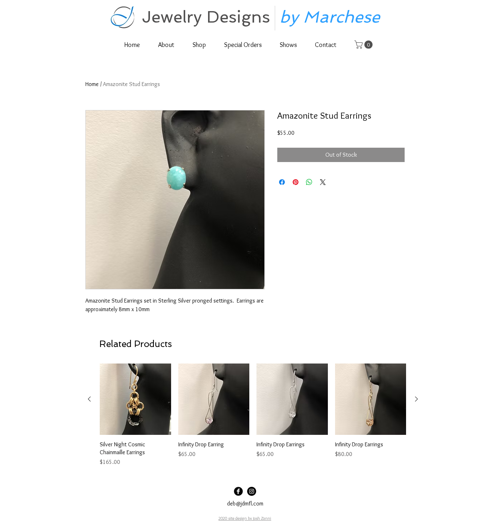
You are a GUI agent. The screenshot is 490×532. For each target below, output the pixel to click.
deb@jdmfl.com (245, 503)
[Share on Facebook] (282, 182)
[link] (364, 45)
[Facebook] (238, 491)
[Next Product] (416, 399)
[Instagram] (251, 491)
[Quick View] (135, 399)
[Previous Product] (89, 399)
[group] (253, 415)
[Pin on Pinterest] (295, 182)
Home (92, 84)
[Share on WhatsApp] (309, 182)
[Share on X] (323, 182)
